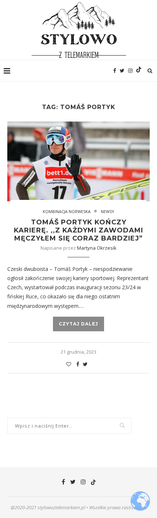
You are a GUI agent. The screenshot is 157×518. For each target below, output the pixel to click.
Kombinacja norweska (67, 211)
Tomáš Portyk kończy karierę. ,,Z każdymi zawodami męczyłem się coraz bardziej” (78, 230)
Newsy (107, 211)
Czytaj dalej (78, 324)
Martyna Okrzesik (96, 248)
